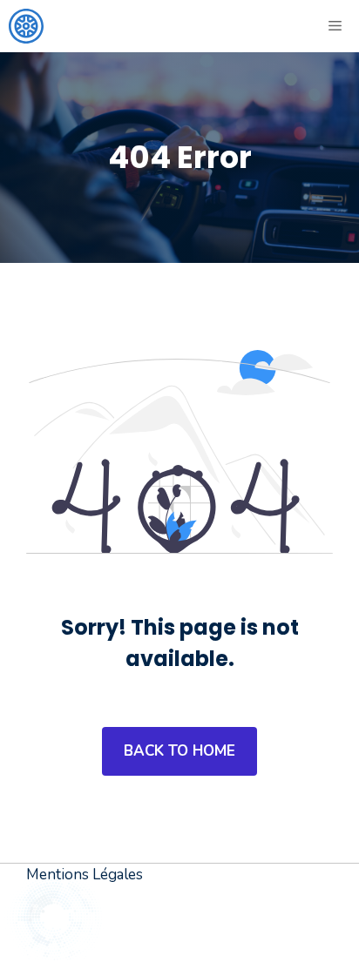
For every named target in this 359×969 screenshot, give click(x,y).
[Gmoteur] (26, 26)
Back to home (179, 751)
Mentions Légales (84, 875)
